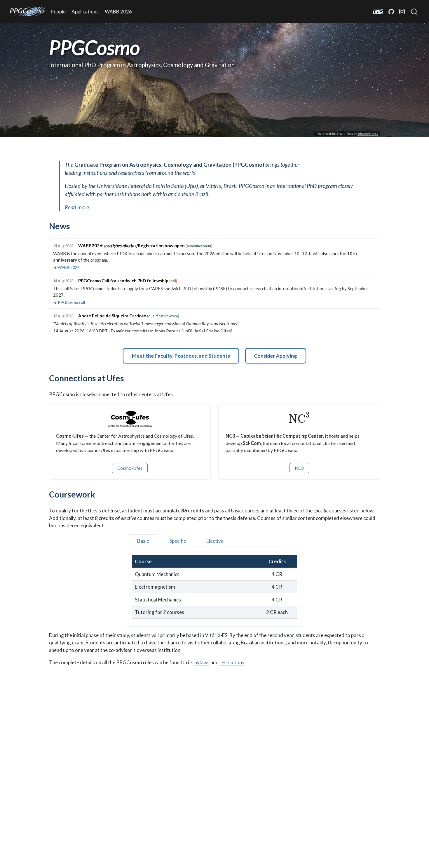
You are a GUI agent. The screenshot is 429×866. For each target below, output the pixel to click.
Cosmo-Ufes (129, 468)
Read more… (79, 207)
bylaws (202, 662)
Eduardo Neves (368, 133)
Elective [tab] (215, 541)
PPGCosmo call (71, 302)
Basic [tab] (143, 541)
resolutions (231, 662)
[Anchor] (76, 226)
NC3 (299, 468)
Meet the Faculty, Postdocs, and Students (181, 355)
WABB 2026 (69, 267)
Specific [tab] (177, 541)
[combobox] (414, 11)
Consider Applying (275, 355)
